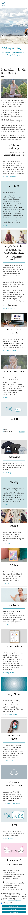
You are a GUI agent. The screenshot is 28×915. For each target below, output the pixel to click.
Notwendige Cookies (7, 902)
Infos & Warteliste (9, 308)
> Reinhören (7, 625)
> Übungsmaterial (9, 673)
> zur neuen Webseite (10, 177)
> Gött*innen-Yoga (9, 761)
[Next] (25, 36)
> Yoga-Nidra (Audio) (10, 714)
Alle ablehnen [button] (14, 909)
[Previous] (2, 36)
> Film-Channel (8, 839)
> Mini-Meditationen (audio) (12, 803)
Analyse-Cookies (6, 904)
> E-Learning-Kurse (9, 351)
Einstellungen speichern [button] (14, 906)
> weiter (5, 225)
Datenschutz (11, 900)
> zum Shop (7, 473)
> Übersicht (7, 544)
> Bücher (6, 583)
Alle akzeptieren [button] (14, 912)
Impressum (18, 900)
